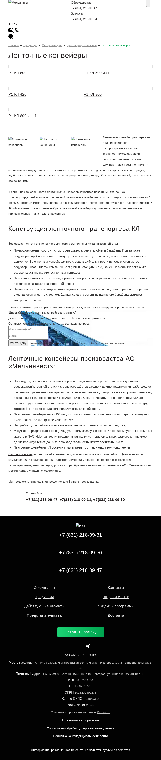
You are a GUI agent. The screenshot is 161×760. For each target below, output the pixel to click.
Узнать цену (18, 343)
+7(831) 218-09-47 (41, 500)
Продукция (44, 597)
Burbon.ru (103, 712)
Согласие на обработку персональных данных (80, 728)
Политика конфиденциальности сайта (80, 736)
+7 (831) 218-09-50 (80, 552)
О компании (44, 588)
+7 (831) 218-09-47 (84, 8)
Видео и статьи (116, 597)
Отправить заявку (20, 454)
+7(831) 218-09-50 (109, 500)
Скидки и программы (116, 606)
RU (10, 24)
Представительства (44, 615)
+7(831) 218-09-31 (75, 500)
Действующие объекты (44, 606)
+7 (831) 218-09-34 (84, 19)
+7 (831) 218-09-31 (80, 535)
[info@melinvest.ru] (11, 31)
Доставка (116, 615)
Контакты (116, 588)
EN (15, 24)
